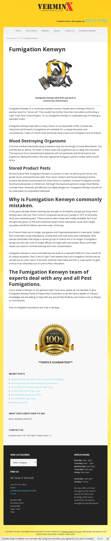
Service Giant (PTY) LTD (71, 532)
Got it (100, 538)
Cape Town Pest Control (55, 7)
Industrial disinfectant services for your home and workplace (37, 379)
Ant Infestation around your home (26, 394)
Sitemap (61, 534)
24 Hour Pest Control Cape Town (25, 391)
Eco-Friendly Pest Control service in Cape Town (32, 387)
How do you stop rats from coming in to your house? (34, 383)
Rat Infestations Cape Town (23, 398)
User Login (70, 534)
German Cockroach (19, 402)
